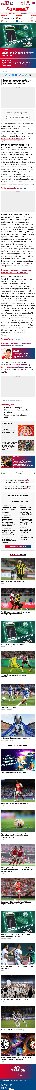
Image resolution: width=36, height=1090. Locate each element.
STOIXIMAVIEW (10, 400)
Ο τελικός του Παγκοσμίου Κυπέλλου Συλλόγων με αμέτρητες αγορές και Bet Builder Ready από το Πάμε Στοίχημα (17, 64)
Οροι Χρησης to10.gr (7, 1086)
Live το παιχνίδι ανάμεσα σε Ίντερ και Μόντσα (9, 540)
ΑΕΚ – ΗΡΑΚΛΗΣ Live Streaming (26, 538)
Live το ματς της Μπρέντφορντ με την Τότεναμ (25, 530)
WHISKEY (11, 1088)
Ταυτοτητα (4, 1083)
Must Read (24, 501)
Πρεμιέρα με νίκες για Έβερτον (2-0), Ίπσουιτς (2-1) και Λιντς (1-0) (26, 521)
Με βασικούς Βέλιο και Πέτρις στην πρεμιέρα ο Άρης (8, 532)
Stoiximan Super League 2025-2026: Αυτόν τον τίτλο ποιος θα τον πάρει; (16, 410)
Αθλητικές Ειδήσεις (25, 486)
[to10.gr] (8, 3)
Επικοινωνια (4, 1087)
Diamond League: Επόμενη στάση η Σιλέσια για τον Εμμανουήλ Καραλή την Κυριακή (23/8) (26, 511)
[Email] (29, 75)
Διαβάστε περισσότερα (18, 546)
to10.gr (4, 71)
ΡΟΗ (9, 501)
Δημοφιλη (15, 501)
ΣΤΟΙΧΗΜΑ (19, 400)
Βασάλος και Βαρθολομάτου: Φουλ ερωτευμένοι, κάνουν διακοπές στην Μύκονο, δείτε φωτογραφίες (8, 522)
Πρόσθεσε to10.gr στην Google (19, 117)
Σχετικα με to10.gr (6, 1084)
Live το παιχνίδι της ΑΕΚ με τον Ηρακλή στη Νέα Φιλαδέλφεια (9, 510)
